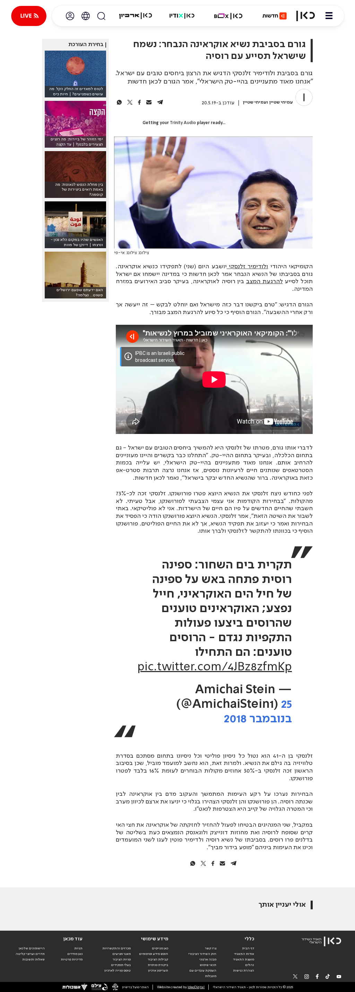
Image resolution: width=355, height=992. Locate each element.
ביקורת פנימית (158, 965)
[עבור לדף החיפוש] (101, 16)
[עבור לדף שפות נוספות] (86, 16)
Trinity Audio (183, 123)
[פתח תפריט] (329, 16)
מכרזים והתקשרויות (116, 948)
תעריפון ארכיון (158, 970)
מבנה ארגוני (207, 959)
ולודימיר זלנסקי (247, 266)
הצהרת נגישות (243, 970)
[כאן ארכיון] (135, 16)
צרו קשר (210, 948)
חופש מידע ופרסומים (153, 954)
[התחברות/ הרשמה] (70, 16)
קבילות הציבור (158, 959)
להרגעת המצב (264, 281)
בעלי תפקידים (121, 965)
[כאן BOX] (228, 16)
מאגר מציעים (121, 954)
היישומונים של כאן (32, 948)
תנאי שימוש (208, 965)
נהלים (249, 965)
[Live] (28, 16)
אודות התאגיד (244, 954)
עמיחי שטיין (281, 102)
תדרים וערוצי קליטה (30, 954)
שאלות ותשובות (33, 959)
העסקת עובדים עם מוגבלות (202, 973)
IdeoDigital (196, 987)
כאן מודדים (75, 954)
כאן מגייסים (160, 948)
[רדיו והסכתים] (182, 16)
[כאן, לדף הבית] (305, 16)
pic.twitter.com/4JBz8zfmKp (214, 667)
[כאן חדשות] (274, 16)
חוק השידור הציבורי (202, 954)
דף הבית (248, 948)
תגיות (78, 948)
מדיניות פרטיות (72, 959)
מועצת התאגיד (243, 959)
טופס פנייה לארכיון (117, 970)
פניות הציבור (122, 959)
